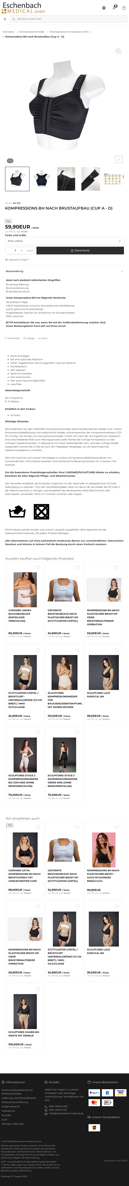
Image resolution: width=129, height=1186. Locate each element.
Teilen (44, 338)
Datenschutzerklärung (15, 1102)
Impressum (8, 1110)
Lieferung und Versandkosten (19, 1097)
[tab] (6, 352)
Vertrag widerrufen (13, 1123)
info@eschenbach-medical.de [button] (66, 1113)
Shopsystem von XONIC (116, 1160)
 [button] (118, 159)
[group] (64, 105)
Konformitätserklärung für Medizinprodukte (17, 1092)
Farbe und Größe (15, 235)
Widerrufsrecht (11, 1106)
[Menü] (5, 19)
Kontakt (6, 1115)
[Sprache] (104, 8)
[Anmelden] (114, 8)
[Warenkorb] (124, 8)
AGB (4, 1119)
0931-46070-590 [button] (58, 1106)
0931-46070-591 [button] (58, 1109)
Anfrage (30, 338)
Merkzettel (14, 338)
